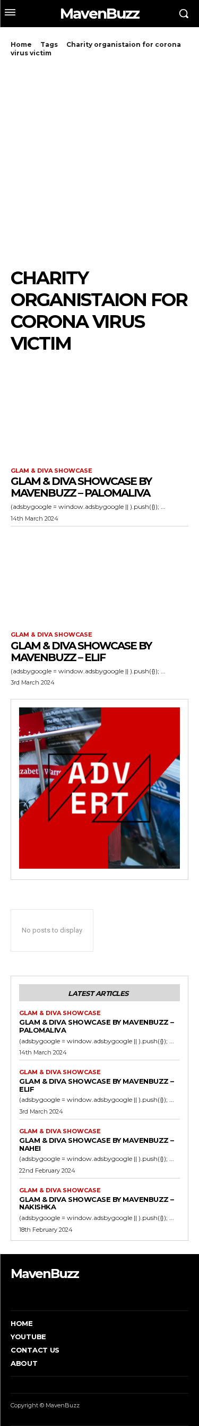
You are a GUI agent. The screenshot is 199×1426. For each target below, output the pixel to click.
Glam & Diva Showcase (51, 470)
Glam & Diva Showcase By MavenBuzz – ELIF (81, 651)
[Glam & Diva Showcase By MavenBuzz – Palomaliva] (99, 412)
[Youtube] (60, 1294)
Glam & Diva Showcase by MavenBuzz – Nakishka (96, 1203)
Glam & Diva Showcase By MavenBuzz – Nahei (96, 1144)
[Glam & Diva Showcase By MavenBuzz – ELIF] (99, 576)
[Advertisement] (99, 162)
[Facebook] (12, 1294)
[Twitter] (44, 1294)
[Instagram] (28, 1294)
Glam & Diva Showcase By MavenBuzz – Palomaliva (81, 487)
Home (21, 44)
